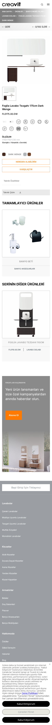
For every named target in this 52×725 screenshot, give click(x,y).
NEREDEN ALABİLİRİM (26, 162)
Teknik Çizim (9, 192)
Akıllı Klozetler (8, 554)
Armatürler (7, 590)
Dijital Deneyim (8, 648)
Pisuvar (5, 610)
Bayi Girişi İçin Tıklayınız (26, 487)
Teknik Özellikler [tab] (11, 181)
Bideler (5, 598)
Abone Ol (14, 415)
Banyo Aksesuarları (10, 617)
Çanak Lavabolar (9, 511)
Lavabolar (7, 503)
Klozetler (7, 546)
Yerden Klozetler (9, 573)
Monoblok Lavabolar (11, 536)
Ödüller (5, 641)
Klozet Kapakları (9, 579)
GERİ (7, 26)
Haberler (6, 654)
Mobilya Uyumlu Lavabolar (14, 517)
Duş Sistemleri (8, 604)
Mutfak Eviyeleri (9, 530)
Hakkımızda (8, 633)
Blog (4, 660)
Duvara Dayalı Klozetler (12, 561)
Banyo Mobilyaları (10, 623)
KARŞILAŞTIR (26, 169)
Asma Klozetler (9, 567)
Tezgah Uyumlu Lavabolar (14, 524)
